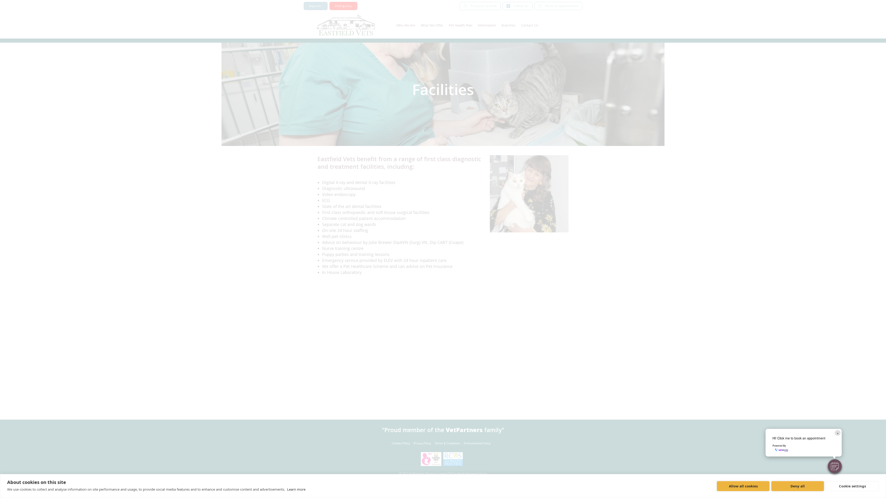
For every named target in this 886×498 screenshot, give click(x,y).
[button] (835, 466)
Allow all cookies (743, 486)
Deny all (797, 486)
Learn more (296, 489)
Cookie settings (852, 486)
